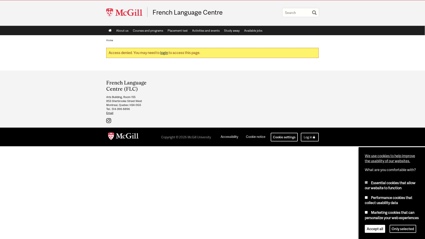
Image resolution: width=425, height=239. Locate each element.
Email (109, 113)
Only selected (403, 229)
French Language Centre (188, 12)
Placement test (178, 30)
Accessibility (229, 137)
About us (122, 30)
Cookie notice (255, 137)
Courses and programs (148, 30)
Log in (308, 137)
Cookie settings (284, 137)
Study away (232, 30)
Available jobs (253, 30)
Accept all (375, 229)
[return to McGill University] (123, 137)
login (164, 53)
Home (110, 30)
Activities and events (206, 30)
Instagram (109, 120)
